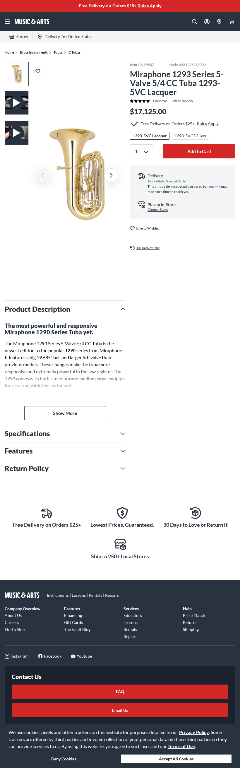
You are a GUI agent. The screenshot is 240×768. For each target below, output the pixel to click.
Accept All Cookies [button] (176, 758)
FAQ (120, 691)
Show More (65, 413)
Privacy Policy (194, 732)
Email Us (120, 710)
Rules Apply (150, 6)
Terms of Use (181, 746)
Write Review (182, 101)
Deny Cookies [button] (63, 758)
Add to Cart (199, 151)
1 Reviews (159, 101)
